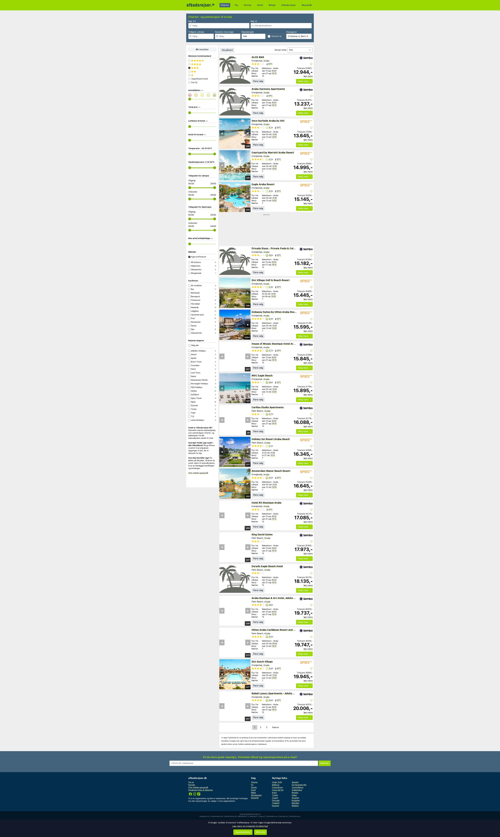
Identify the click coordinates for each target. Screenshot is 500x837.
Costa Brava (277, 787)
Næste (275, 727)
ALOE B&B (258, 57)
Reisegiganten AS (253, 814)
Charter (225, 5)
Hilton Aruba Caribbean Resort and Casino (276, 629)
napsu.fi (262, 816)
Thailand (275, 803)
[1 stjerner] (202, 75)
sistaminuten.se (217, 816)
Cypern (275, 798)
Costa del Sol (277, 790)
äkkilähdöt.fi (242, 816)
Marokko (295, 803)
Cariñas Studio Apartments (268, 407)
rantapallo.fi (253, 816)
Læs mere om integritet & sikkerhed (250, 826)
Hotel (260, 5)
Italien (294, 795)
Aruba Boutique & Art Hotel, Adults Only (275, 598)
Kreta (274, 793)
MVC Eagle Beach (262, 375)
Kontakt (191, 785)
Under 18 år (277, 782)
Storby (247, 5)
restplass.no (204, 816)
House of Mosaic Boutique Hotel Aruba (275, 343)
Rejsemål (307, 5)
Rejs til (254, 21)
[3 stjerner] (202, 68)
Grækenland (297, 790)
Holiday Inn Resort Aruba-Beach (271, 439)
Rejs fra (192, 21)
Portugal (275, 800)
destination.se (272, 816)
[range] (189, 99)
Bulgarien (296, 800)
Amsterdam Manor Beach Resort (271, 471)
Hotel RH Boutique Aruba (266, 502)
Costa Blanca (297, 787)
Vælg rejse (303, 81)
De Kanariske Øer (299, 785)
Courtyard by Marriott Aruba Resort (273, 152)
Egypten (275, 806)
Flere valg (258, 81)
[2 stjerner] (202, 71)
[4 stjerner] (202, 64)
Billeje (272, 5)
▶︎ (248, 133)
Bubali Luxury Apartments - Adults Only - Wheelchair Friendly (288, 693)
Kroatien (295, 798)
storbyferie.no (295, 816)
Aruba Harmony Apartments (268, 89)
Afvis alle (260, 832)
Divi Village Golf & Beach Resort (271, 280)
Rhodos (295, 793)
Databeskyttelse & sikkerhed (200, 790)
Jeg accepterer (243, 832)
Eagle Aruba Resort (263, 184)
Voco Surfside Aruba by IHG (268, 120)
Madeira (295, 806)
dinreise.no (283, 816)
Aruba (266, 61)
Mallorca (275, 785)
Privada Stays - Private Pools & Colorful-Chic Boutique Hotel (288, 248)
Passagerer (291, 32)
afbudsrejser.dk (230, 816)
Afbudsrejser (288, 5)
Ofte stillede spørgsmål (198, 473)
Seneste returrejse (224, 32)
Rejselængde (248, 32)
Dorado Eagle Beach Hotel (267, 566)
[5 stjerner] (202, 60)
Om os (191, 782)
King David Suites (262, 534)
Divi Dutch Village (262, 661)
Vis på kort (227, 50)
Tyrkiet (275, 795)
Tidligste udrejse (196, 32)
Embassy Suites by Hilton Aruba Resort (275, 312)
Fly (236, 5)
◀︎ (222, 133)
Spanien (295, 782)
